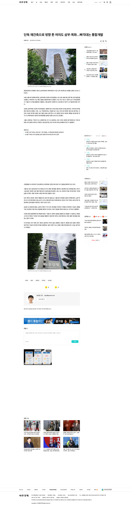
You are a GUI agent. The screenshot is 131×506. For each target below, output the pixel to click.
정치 (56, 2)
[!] (106, 47)
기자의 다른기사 (41, 299)
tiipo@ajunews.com (49, 295)
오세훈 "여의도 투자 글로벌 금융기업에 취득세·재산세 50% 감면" (42, 134)
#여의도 (43, 280)
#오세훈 (49, 280)
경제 (52, 2)
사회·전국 (62, 2)
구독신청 (28, 489)
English (95, 2)
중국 (32, 2)
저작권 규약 (73, 489)
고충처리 (81, 489)
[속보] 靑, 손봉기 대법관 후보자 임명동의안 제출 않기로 (96, 162)
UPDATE (103, 135)
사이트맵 (88, 489)
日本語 (100, 2)
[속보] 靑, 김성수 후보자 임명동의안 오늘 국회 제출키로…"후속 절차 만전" (96, 155)
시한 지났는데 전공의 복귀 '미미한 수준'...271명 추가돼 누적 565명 (31, 433)
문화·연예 (79, 2)
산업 (41, 2)
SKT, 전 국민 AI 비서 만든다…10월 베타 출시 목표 (96, 168)
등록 (75, 341)
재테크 (46, 2)
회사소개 (21, 489)
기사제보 (43, 489)
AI (36, 2)
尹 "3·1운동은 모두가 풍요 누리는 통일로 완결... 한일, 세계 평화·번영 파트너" (51, 450)
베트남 (105, 216)
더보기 (92, 241)
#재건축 (37, 280)
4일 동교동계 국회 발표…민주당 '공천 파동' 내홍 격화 (32, 450)
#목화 (26, 280)
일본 (101, 216)
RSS (95, 489)
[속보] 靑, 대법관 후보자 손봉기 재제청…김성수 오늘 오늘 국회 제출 (96, 142)
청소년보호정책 (63, 489)
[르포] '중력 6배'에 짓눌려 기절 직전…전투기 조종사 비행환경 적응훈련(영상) (52, 433)
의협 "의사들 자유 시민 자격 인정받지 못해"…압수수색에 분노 (71, 450)
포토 (74, 2)
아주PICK (87, 179)
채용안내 (36, 489)
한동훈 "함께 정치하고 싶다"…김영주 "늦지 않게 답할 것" (71, 433)
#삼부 (32, 280)
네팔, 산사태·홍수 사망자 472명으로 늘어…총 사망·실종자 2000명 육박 (96, 149)
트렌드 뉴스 (87, 47)
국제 (69, 2)
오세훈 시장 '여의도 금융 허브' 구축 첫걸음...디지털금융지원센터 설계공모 (44, 132)
